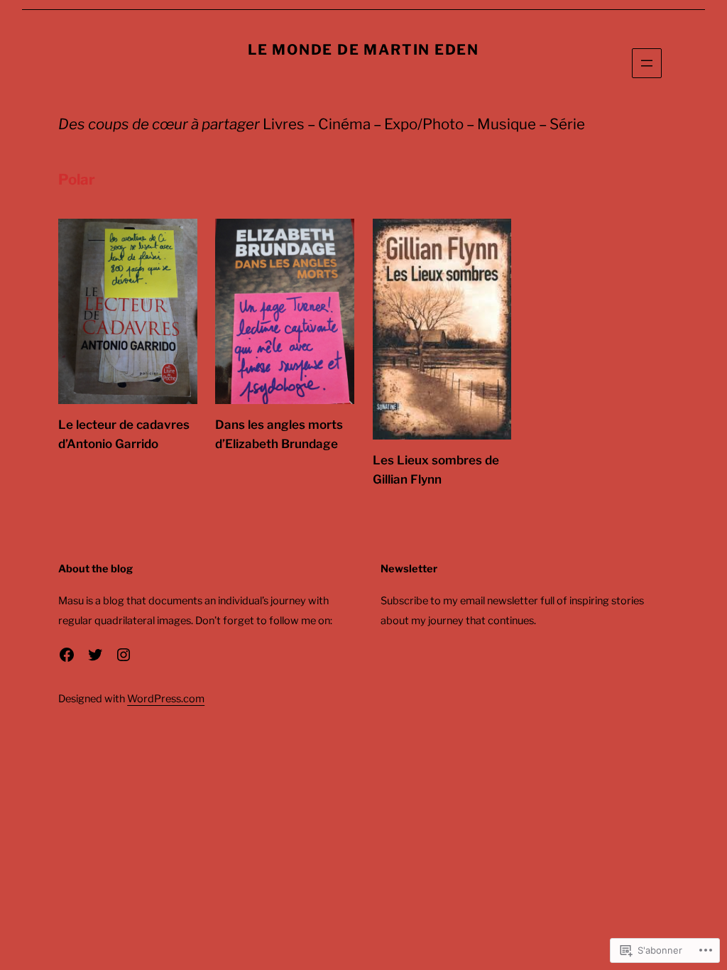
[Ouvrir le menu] (647, 63)
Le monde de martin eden (363, 49)
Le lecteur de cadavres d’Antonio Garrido (124, 434)
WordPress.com (165, 698)
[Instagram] (123, 654)
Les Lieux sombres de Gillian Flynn (436, 469)
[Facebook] (66, 654)
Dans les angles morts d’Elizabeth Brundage (279, 434)
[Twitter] (95, 654)
